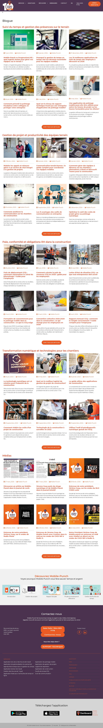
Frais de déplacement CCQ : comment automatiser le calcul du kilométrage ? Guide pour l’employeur (18, 275)
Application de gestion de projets (45, 664)
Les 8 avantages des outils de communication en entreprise (49, 213)
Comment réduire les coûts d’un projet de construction (17, 428)
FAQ (70, 674)
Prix (70, 662)
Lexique (71, 677)
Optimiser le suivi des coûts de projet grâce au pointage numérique (82, 214)
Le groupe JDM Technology (78, 693)
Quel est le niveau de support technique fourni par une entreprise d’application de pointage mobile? (51, 106)
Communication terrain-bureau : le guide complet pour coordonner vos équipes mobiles (51, 168)
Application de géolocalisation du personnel (18, 664)
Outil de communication (43, 673)
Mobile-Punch (35, 725)
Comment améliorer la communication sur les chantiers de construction (17, 214)
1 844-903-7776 (79, 4)
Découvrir (42, 3)
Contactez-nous (52, 635)
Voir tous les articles (51, 127)
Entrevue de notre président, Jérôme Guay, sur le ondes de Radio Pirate (16, 534)
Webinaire (72, 668)
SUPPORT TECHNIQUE (53, 647)
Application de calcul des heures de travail (17, 662)
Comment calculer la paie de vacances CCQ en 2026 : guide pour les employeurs (51, 274)
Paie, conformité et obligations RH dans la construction (36, 241)
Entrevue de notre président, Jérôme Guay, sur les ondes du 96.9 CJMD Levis (84, 488)
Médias (6, 455)
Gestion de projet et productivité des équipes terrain (35, 135)
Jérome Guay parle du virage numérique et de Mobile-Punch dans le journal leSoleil (49, 488)
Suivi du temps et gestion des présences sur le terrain (35, 26)
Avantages (31, 3)
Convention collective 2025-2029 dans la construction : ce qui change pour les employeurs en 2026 (50, 322)
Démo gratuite (94, 4)
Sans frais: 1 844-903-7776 (52, 629)
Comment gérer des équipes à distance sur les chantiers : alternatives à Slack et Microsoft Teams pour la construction (83, 168)
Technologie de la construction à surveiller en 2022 (50, 428)
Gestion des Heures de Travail (13, 671)
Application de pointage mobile (45, 662)
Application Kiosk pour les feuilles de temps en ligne (19, 674)
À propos (72, 683)
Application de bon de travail (13, 669)
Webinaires (53, 3)
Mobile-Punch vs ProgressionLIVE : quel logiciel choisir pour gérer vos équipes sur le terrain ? (18, 59)
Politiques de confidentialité (68, 725)
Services (21, 3)
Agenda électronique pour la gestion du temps (19, 666)
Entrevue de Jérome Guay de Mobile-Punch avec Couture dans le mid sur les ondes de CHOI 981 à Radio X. (51, 535)
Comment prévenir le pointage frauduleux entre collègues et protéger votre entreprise (17, 106)
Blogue (71, 686)
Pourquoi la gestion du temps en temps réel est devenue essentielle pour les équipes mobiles (51, 59)
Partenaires (73, 665)
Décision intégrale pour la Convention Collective (82, 689)
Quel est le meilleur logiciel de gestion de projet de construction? (51, 382)
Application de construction (44, 669)
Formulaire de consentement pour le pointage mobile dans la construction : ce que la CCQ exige (18, 321)
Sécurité (55, 725)
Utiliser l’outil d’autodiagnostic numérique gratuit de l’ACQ (82, 428)
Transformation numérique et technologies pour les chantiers (40, 350)
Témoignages (73, 671)
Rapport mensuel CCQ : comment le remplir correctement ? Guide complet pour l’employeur (83, 321)
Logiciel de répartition (42, 666)
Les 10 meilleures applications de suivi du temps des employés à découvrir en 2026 (83, 59)
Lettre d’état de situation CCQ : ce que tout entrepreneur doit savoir (83, 273)
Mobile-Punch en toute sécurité (80, 680)
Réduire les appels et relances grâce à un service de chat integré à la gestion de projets (18, 168)
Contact (64, 3)
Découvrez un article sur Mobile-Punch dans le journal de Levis (17, 487)
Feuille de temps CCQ (42, 671)
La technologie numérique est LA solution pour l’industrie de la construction (18, 383)
